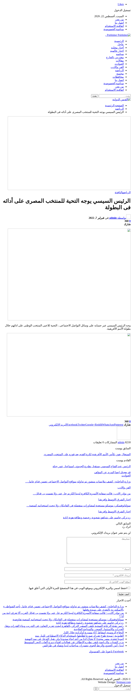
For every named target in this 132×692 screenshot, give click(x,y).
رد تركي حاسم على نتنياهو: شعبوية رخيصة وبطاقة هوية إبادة (90, 622)
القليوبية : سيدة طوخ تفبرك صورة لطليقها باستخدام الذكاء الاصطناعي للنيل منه (79, 635)
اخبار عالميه (117, 50)
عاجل (120, 44)
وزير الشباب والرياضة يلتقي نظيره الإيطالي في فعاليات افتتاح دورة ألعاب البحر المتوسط (74, 642)
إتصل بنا (119, 22)
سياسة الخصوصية (113, 29)
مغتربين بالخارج (115, 57)
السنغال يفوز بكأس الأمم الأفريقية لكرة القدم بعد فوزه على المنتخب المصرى (87, 454)
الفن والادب (117, 67)
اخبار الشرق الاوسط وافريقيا (114, 499)
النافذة (118, 192)
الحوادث (119, 63)
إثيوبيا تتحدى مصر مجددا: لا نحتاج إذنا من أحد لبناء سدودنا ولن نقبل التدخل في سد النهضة (74, 639)
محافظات (118, 76)
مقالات (120, 60)
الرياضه (119, 70)
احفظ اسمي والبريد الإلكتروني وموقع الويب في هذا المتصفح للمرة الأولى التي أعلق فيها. (77, 588)
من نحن (119, 19)
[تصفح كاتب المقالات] (124, 439)
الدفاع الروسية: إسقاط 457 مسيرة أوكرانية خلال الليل (93, 632)
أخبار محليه (117, 47)
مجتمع (120, 73)
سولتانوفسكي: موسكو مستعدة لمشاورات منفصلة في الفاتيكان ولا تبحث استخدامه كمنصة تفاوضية (68, 619)
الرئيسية (119, 41)
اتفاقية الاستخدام (114, 26)
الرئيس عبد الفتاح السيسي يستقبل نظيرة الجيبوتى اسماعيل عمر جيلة (92, 466)
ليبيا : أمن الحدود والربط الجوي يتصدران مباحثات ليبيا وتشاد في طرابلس (83, 645)
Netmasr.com (123, 682)
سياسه (120, 54)
